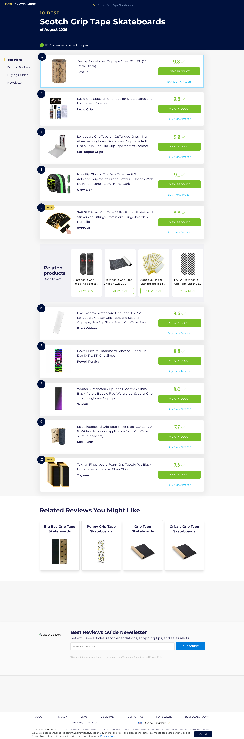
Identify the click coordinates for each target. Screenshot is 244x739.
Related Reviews (18, 67)
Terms (84, 716)
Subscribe (191, 646)
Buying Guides (17, 75)
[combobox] (122, 5)
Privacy (62, 716)
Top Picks (15, 59)
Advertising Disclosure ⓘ (84, 722)
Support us (136, 716)
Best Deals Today (197, 716)
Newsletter (15, 82)
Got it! (203, 734)
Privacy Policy (108, 736)
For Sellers (164, 716)
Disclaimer (107, 716)
